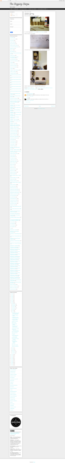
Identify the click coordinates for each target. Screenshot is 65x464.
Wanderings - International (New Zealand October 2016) (15, 275)
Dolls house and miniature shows (15, 91)
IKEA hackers (12, 380)
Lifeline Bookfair (12, 156)
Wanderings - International (14, 245)
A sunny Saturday (14, 337)
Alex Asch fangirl (12, 43)
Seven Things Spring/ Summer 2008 (15, 208)
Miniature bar (12, 167)
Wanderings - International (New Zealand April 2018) (15, 252)
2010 (12, 359)
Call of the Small (12, 372)
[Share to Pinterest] (42, 89)
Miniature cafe (12, 170)
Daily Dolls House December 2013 (15, 74)
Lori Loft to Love (12, 158)
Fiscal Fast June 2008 (13, 131)
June (13, 311)
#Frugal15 (12, 37)
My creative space (13, 186)
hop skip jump (12, 377)
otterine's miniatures (13, 394)
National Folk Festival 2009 (14, 189)
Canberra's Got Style (13, 374)
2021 (12, 295)
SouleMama (12, 405)
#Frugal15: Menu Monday (14, 324)
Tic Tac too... (14, 343)
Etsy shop (11, 103)
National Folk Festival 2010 (14, 190)
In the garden (12, 139)
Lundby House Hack (13, 159)
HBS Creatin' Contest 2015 (14, 136)
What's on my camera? (13, 287)
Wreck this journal (13, 289)
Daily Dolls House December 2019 (15, 84)
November (13, 305)
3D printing (12, 40)
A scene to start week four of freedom (15, 335)
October (13, 306)
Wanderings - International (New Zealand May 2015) (15, 266)
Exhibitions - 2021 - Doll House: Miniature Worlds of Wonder (15, 125)
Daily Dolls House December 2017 (15, 81)
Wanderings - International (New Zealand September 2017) (15, 278)
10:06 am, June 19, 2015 (30, 100)
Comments (13, 15)
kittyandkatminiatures (30, 93)
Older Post (53, 106)
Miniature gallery (12, 173)
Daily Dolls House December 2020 (15, 86)
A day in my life (12, 42)
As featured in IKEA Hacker (14, 46)
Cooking (11, 62)
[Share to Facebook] (41, 89)
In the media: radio (13, 142)
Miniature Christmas (13, 172)
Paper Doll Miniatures (13, 396)
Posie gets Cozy (12, 399)
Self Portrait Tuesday (13, 203)
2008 (12, 362)
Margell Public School (13, 161)
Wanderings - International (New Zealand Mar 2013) (15, 261)
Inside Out (11, 382)
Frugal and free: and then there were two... (15, 317)
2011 (12, 358)
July (12, 310)
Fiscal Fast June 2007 (13, 130)
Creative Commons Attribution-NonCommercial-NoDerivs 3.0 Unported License (14, 433)
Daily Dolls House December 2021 (15, 88)
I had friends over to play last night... (15, 326)
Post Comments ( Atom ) (41, 108)
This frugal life (12, 223)
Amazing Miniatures (13, 369)
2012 (12, 357)
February (13, 351)
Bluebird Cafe (12, 48)
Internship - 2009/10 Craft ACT (15, 149)
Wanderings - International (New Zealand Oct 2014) (15, 273)
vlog (11, 228)
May (13, 347)
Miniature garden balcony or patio (15, 175)
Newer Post (26, 106)
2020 (12, 296)
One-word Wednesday (15, 331)
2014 (12, 354)
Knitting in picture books (14, 153)
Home (40, 106)
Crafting (11, 68)
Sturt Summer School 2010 (14, 213)
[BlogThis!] (39, 89)
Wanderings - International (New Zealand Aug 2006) (15, 254)
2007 (12, 363)
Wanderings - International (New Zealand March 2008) (15, 264)
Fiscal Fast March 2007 (14, 133)
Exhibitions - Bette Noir (13, 127)
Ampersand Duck (12, 371)
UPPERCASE (12, 408)
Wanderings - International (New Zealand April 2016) (15, 249)
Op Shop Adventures (13, 198)
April (13, 349)
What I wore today (13, 284)
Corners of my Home (13, 65)
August (13, 309)
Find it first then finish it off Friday (15, 339)
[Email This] (38, 89)
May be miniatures (13, 162)
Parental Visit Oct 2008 (13, 200)
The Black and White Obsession (15, 217)
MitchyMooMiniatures (13, 391)
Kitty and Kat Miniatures (13, 385)
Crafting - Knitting (13, 71)
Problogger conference (13, 201)
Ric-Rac (11, 402)
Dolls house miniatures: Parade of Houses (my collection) (15, 102)
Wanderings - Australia (13, 229)
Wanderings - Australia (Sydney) (15, 240)
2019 (12, 297)
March (13, 350)
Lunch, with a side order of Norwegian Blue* (15, 313)
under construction (15, 332)
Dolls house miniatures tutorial (15, 99)
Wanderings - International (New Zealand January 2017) (15, 259)
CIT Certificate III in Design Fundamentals (14, 57)
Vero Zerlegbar (12, 226)
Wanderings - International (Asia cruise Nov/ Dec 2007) (15, 247)
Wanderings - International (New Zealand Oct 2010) (15, 271)
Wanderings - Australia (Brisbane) (15, 233)
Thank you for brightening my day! (15, 330)
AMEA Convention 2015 (14, 45)
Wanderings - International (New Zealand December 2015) (15, 257)
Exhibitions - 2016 (13, 123)
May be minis (12, 164)
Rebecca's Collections (13, 400)
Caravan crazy (12, 55)
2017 (12, 300)
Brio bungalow (12, 51)
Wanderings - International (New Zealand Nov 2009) (15, 268)
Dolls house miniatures (13, 98)
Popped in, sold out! (15, 321)
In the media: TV (12, 144)
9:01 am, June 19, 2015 (30, 96)
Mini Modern (12, 386)
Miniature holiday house (14, 177)
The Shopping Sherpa (19, 4)
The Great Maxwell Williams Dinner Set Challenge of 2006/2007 (15, 220)
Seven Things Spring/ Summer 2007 (15, 206)
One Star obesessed (13, 195)
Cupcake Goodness (13, 73)
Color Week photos (13, 59)
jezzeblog (11, 383)
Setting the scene (13, 204)
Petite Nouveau (12, 397)
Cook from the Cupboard (14, 60)
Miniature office (12, 179)
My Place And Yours (13, 187)
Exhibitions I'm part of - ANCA (14, 128)
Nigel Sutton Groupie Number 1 (15, 192)
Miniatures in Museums (13, 180)
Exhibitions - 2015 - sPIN (14, 119)
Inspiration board (13, 145)
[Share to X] (40, 89)
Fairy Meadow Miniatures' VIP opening (14, 341)
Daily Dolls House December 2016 (15, 79)
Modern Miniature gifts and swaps (15, 182)
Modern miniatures (13, 184)
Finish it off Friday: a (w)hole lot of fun (15, 319)
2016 (12, 301)
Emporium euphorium (15, 346)
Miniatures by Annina (13, 388)
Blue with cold (14, 322)
